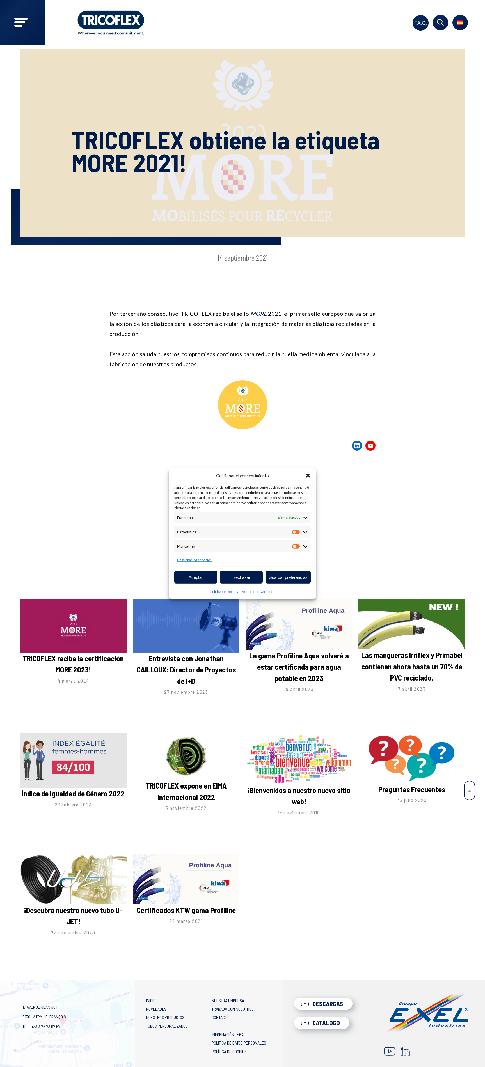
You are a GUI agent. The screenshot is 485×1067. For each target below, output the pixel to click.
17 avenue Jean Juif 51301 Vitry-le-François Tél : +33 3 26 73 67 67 (44, 1016)
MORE (259, 313)
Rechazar (241, 577)
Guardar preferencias (288, 577)
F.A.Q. (420, 23)
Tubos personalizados (167, 1026)
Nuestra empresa (228, 1000)
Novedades (156, 1008)
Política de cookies (224, 591)
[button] (308, 475)
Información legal (229, 1034)
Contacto (220, 1017)
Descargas (327, 1004)
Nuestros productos (165, 1017)
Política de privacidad (256, 591)
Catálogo (325, 1023)
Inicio (150, 1000)
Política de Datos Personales (239, 1042)
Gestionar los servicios (194, 560)
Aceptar (196, 577)
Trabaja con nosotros (233, 1008)
